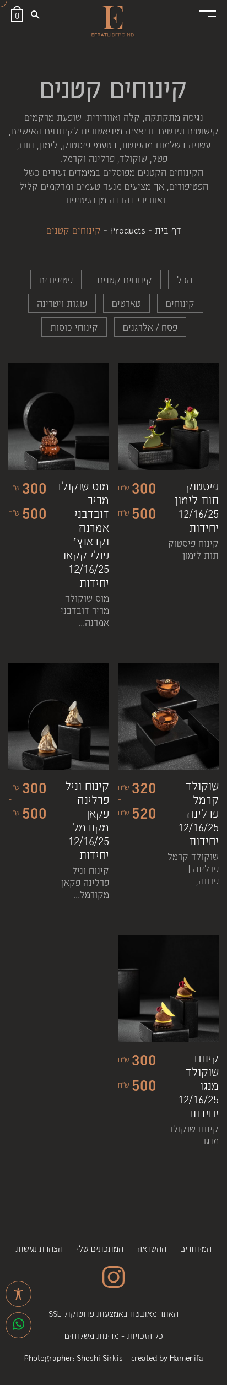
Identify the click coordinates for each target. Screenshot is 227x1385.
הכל (184, 279)
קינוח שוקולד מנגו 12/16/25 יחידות (198, 1085)
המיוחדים (196, 1248)
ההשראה (151, 1248)
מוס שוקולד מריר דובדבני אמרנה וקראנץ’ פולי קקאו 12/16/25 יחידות (82, 534)
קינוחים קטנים (125, 279)
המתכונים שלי (100, 1248)
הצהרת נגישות (39, 1248)
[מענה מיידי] (18, 1325)
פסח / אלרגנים (150, 327)
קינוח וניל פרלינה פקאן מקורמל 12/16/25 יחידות (87, 819)
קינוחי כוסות (74, 327)
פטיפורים (56, 279)
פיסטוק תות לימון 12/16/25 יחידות (197, 506)
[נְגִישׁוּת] (18, 1294)
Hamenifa (186, 1357)
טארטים (126, 303)
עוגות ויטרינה (62, 303)
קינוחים (180, 303)
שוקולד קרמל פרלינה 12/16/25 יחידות (198, 812)
